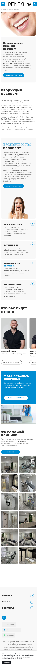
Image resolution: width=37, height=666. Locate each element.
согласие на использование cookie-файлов (17, 657)
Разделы (7, 595)
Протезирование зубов (11, 10)
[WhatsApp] (4, 618)
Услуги (6, 602)
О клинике (10, 452)
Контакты (8, 608)
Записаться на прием (14, 75)
